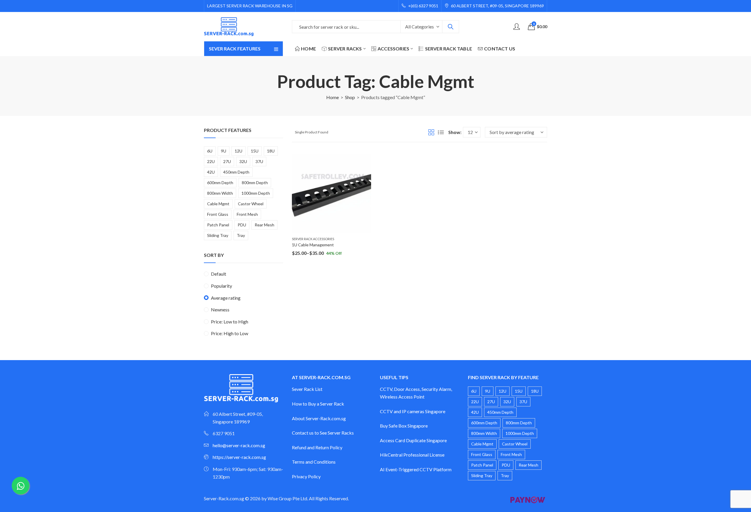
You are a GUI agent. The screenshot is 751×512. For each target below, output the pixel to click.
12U (238, 150)
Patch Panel (218, 224)
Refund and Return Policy (317, 447)
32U (243, 161)
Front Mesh (247, 214)
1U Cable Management (313, 244)
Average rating (226, 298)
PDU (242, 224)
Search (450, 26)
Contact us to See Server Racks (323, 432)
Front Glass (217, 214)
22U (211, 161)
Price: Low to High (229, 321)
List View (441, 132)
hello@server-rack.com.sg (239, 445)
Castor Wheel (250, 203)
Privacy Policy (306, 476)
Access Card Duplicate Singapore (413, 440)
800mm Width (220, 193)
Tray (241, 235)
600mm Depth (220, 182)
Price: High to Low (229, 333)
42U (211, 171)
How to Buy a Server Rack (318, 403)
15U (254, 150)
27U (227, 161)
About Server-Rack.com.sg (319, 418)
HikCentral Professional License (412, 454)
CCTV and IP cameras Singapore (412, 411)
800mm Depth (255, 182)
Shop (350, 97)
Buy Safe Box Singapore (404, 425)
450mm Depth (236, 171)
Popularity (221, 286)
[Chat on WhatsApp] (20, 485)
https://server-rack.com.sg (239, 457)
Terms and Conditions (314, 461)
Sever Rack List (307, 389)
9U (223, 150)
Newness (220, 309)
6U (209, 150)
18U (271, 150)
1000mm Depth (255, 193)
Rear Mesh (264, 224)
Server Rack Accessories (313, 239)
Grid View (431, 132)
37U (259, 161)
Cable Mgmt (218, 203)
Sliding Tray (217, 235)
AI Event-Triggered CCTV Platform (415, 469)
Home (332, 97)
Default (218, 274)
